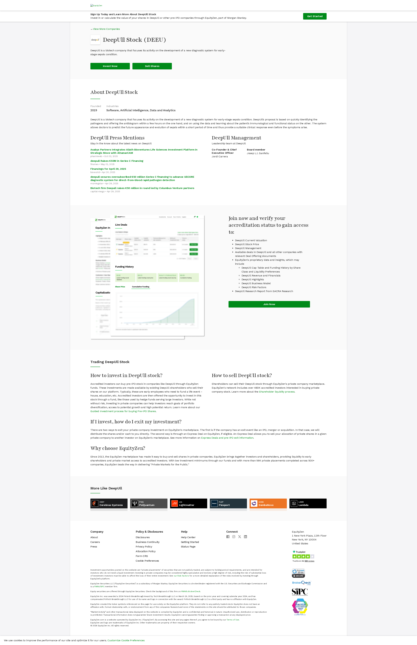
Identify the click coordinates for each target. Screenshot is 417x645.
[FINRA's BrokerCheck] (301, 582)
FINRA (96, 586)
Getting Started (190, 542)
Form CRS (142, 556)
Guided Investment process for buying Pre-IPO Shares (123, 411)
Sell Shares (152, 66)
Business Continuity (147, 542)
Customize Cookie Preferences (126, 640)
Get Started (315, 16)
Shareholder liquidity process (277, 391)
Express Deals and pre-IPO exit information (227, 437)
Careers (95, 542)
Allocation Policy (146, 551)
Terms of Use (233, 620)
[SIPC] (300, 591)
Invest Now (110, 66)
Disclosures (143, 537)
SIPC (102, 586)
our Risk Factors (181, 576)
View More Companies (106, 28)
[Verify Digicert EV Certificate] (298, 572)
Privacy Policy (144, 546)
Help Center (188, 537)
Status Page (188, 546)
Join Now (269, 304)
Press (93, 546)
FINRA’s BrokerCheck (190, 591)
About (94, 537)
